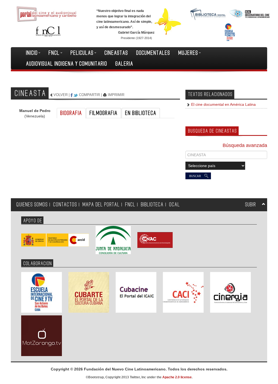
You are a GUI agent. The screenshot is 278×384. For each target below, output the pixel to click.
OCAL (174, 204)
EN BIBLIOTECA (140, 113)
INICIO (32, 53)
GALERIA (124, 64)
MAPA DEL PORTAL (101, 204)
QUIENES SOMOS (32, 204)
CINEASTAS (116, 53)
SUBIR (250, 204)
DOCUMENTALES (153, 53)
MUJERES (188, 53)
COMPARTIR (89, 95)
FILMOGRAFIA (104, 113)
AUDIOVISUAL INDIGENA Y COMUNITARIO (66, 64)
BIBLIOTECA (152, 204)
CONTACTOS (65, 204)
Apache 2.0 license (177, 377)
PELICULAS (82, 53)
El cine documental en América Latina (223, 105)
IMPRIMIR (116, 95)
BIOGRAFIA (71, 113)
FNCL (54, 53)
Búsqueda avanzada (245, 145)
